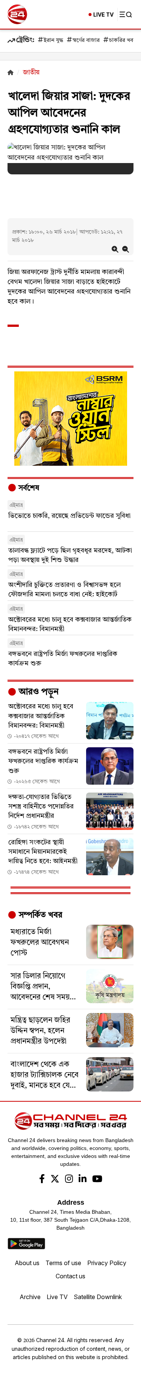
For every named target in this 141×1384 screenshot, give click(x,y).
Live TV (57, 1297)
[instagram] (69, 1179)
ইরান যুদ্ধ (53, 40)
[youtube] (97, 1179)
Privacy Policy (106, 1263)
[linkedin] (82, 1179)
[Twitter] (54, 1179)
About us (27, 1263)
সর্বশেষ (28, 488)
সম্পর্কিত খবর (39, 915)
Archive (30, 1297)
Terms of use (63, 1263)
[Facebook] (42, 1179)
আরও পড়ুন (38, 692)
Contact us (70, 1276)
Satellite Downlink (98, 1297)
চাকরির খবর (122, 40)
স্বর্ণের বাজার (86, 40)
